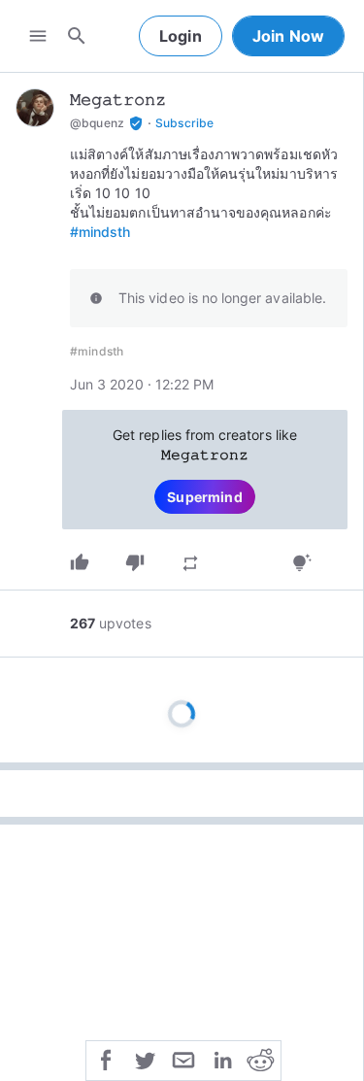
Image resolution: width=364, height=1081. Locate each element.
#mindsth (100, 231)
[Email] (183, 1058)
